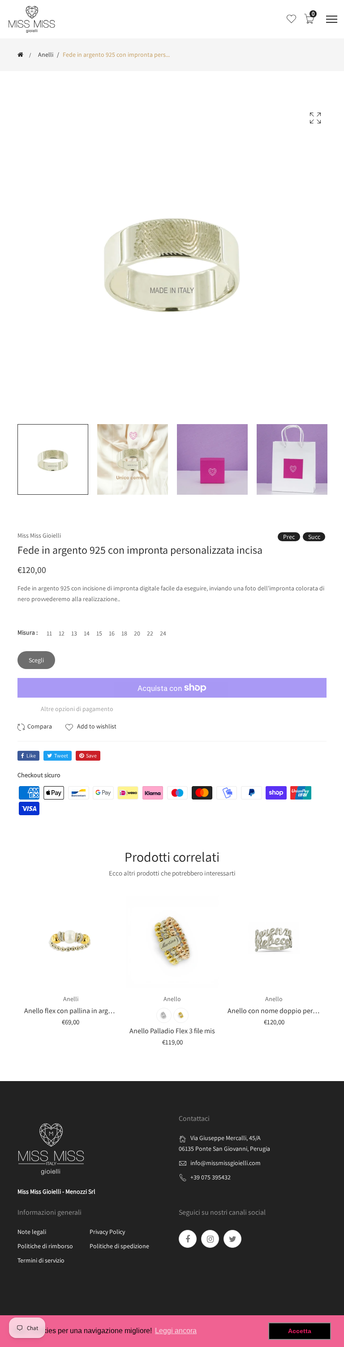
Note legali (31, 1232)
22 (150, 633)
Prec (289, 537)
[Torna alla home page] (20, 54)
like (31, 755)
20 (137, 633)
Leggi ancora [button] (176, 1330)
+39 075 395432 (210, 1177)
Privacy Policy (107, 1232)
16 (112, 633)
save (91, 755)
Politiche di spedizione (119, 1246)
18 (124, 633)
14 (87, 633)
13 (74, 633)
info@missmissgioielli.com (225, 1163)
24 (163, 633)
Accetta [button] (299, 1330)
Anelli (45, 54)
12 (61, 633)
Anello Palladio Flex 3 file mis (172, 1031)
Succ (314, 537)
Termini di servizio (40, 1260)
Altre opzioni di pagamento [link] (77, 709)
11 (49, 633)
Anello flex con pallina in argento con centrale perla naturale (113, 1010)
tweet (61, 755)
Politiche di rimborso (45, 1246)
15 (99, 633)
